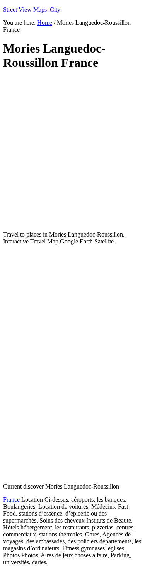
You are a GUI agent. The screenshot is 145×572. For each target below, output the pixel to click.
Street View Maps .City (31, 9)
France (11, 499)
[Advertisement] (72, 150)
